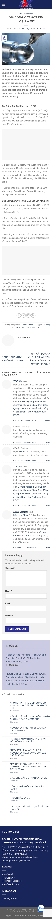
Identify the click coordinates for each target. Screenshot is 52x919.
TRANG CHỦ (11, 910)
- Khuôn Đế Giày (19, 684)
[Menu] (3, 4)
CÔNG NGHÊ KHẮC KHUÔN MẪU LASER (27, 787)
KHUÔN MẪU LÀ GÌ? (20, 798)
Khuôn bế (25, 327)
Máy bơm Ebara (21, 515)
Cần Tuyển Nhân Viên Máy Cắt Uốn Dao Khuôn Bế (29, 807)
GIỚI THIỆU (22, 910)
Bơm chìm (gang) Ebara (29, 402)
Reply (47, 420)
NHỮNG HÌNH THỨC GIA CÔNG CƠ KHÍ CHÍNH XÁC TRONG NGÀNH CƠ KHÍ (28, 705)
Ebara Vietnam (20, 512)
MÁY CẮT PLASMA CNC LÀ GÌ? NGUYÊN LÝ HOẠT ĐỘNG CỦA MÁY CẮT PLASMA (28, 752)
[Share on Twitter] (23, 315)
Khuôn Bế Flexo (28, 655)
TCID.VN (17, 381)
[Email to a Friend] (28, 315)
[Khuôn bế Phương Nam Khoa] (26, 4)
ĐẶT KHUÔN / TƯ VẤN (26, 911)
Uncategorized (26, 14)
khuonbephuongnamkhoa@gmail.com (20, 857)
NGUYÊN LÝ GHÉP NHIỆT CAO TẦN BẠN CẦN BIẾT (28, 729)
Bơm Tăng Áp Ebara (31, 412)
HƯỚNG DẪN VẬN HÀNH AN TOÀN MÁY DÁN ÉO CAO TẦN (28, 740)
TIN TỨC (12, 911)
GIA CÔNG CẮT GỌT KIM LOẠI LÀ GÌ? (28, 778)
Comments (14, 711)
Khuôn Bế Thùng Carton (17, 661)
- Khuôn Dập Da (13, 674)
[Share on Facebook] (19, 315)
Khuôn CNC (40, 29)
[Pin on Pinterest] (33, 315)
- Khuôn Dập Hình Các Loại (30, 677)
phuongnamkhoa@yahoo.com (17, 861)
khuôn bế (27, 430)
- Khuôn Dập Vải (30, 674)
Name (8, 591)
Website (9, 615)
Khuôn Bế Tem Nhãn (30, 658)
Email (8, 603)
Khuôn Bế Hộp (13, 655)
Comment (10, 568)
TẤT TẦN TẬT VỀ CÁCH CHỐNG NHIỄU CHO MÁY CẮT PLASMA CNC (30, 718)
